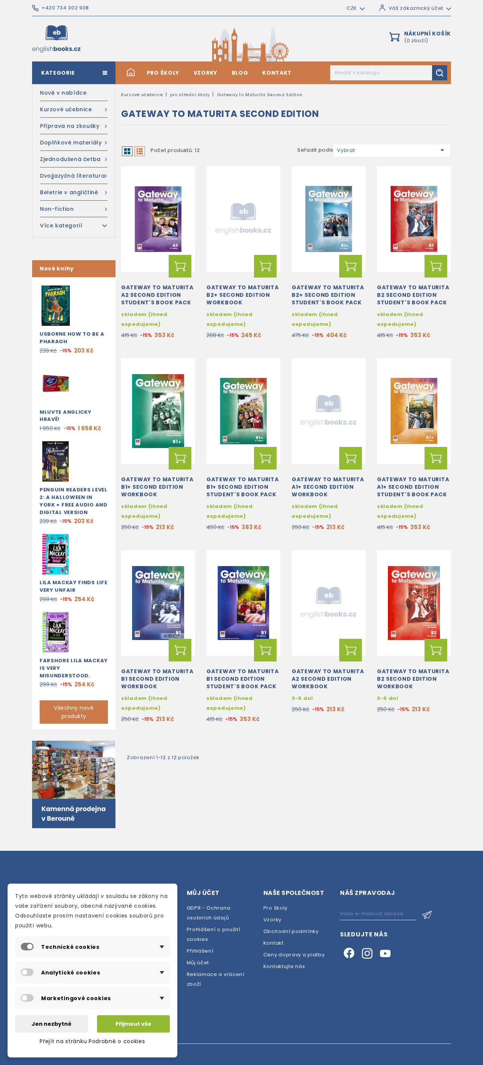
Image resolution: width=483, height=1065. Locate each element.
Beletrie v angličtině (69, 192)
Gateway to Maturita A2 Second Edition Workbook (328, 679)
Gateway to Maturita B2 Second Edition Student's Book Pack (413, 295)
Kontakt (277, 73)
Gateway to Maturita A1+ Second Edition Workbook (328, 487)
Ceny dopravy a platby (294, 954)
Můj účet (198, 962)
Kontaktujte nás (284, 966)
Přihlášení (200, 951)
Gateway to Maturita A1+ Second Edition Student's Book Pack (413, 487)
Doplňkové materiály (71, 142)
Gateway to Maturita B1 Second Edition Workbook (157, 679)
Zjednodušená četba (70, 159)
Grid (127, 151)
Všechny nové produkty (74, 712)
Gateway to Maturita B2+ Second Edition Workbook (242, 295)
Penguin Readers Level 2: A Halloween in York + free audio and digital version (74, 501)
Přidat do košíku (180, 266)
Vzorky (205, 73)
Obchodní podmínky (291, 931)
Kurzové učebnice (66, 109)
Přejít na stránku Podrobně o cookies (92, 1041)
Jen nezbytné (51, 1024)
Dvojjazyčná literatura (72, 176)
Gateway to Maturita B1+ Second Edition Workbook (157, 487)
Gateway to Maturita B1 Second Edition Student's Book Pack (242, 679)
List (139, 151)
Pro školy (163, 73)
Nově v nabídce (63, 93)
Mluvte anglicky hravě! (66, 415)
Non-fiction (57, 209)
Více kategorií (61, 225)
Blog (240, 73)
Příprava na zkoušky (69, 126)
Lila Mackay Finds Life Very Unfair (73, 586)
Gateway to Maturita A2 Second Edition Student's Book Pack (157, 295)
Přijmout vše (133, 1024)
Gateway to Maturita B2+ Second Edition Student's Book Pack (328, 295)
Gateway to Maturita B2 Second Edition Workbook (413, 679)
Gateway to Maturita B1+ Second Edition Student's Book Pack (242, 487)
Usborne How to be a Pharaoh (72, 337)
